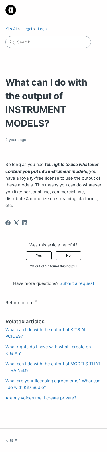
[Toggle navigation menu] (91, 10)
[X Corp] (16, 222)
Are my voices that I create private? (40, 398)
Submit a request (77, 283)
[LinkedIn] (24, 222)
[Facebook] (8, 222)
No (68, 255)
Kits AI (11, 28)
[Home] (10, 10)
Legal (27, 28)
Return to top (19, 302)
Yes (39, 255)
